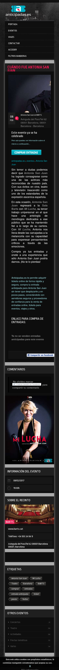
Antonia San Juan (19, 578)
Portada (12, 24)
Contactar (14, 43)
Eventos (12, 30)
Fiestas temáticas (30, 640)
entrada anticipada (19, 594)
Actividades (30, 634)
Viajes (11, 37)
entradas (29, 589)
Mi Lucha (36, 578)
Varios (30, 646)
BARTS (10, 521)
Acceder (12, 49)
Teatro (14, 583)
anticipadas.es (18, 160)
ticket (36, 594)
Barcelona (27, 583)
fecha (25, 599)
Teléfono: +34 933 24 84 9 (20, 536)
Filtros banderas (17, 56)
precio (14, 599)
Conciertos (30, 622)
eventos (30, 160)
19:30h (16, 488)
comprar (15, 589)
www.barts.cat (15, 529)
